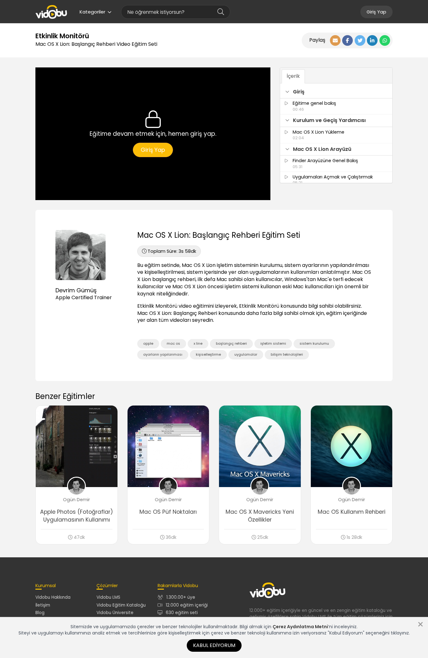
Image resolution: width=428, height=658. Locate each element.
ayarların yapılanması (162, 354)
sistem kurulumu (314, 343)
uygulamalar (245, 354)
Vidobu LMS (108, 597)
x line (198, 343)
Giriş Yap (376, 12)
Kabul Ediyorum (214, 645)
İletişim (42, 605)
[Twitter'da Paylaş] (360, 40)
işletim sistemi (273, 343)
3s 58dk (172, 251)
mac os (173, 343)
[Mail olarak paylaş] (335, 40)
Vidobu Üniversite (115, 613)
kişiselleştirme (208, 354)
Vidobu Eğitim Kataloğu (121, 605)
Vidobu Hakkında (52, 597)
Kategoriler (92, 11)
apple (148, 343)
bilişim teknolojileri (287, 354)
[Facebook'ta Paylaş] (347, 40)
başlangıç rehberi (231, 343)
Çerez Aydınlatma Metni (300, 627)
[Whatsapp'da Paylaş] (384, 40)
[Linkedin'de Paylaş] (372, 40)
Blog (39, 613)
